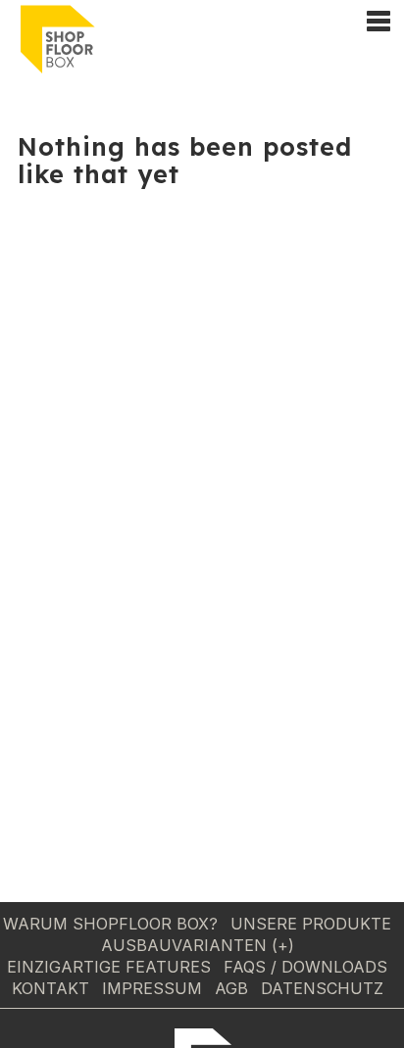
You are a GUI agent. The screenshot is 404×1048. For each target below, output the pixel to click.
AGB (231, 988)
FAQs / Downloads (305, 967)
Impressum (152, 988)
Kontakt (50, 988)
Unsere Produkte (310, 923)
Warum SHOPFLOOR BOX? (110, 923)
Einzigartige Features (109, 967)
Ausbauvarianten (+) (197, 945)
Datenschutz (322, 988)
